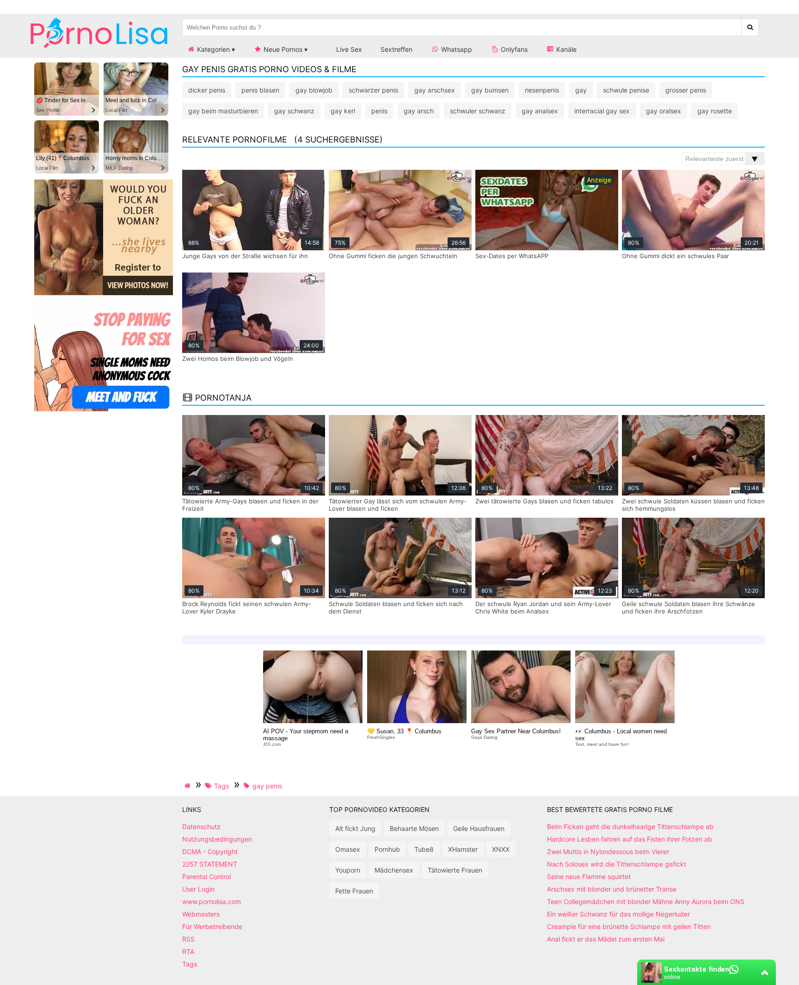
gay (581, 90)
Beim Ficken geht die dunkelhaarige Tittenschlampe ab (630, 826)
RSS (188, 939)
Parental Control (206, 876)
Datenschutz (201, 826)
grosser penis (685, 90)
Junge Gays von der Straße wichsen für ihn (245, 256)
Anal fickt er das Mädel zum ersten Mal (605, 939)
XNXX (501, 849)
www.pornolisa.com (211, 901)
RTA (188, 951)
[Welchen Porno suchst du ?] (750, 27)
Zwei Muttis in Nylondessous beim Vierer (608, 851)
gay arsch (419, 111)
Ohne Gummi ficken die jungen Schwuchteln (393, 256)
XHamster (463, 849)
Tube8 (424, 849)
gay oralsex (663, 111)
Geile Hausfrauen (478, 828)
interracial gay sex (602, 111)
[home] (188, 786)
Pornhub (387, 849)
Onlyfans (513, 49)
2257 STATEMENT (209, 864)
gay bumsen (490, 90)
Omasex (347, 849)
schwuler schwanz (477, 111)
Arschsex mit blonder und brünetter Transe (611, 889)
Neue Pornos (282, 49)
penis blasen (260, 90)
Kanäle (565, 49)
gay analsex (540, 111)
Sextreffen (396, 49)
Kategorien (212, 49)
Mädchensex (394, 870)
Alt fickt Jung (355, 828)
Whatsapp (455, 49)
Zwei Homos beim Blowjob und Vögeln (237, 358)
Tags (189, 964)
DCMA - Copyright (210, 851)
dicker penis (206, 90)
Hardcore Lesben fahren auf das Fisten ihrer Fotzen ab (629, 839)
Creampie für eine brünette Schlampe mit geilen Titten (629, 926)
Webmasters (201, 914)
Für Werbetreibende (212, 926)
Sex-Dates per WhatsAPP (511, 256)
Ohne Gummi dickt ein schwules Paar (675, 256)
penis (379, 111)
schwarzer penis (373, 90)
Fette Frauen (354, 891)
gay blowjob (313, 90)
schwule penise (626, 90)
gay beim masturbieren (223, 111)
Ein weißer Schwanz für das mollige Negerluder (618, 914)
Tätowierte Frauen (455, 870)
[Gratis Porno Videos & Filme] (99, 48)
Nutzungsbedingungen (217, 839)
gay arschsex (434, 90)
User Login (198, 889)
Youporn (347, 870)
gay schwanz (294, 111)
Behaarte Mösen (414, 828)
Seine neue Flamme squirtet (589, 876)
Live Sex (348, 49)
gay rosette (714, 111)
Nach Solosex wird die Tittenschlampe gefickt (616, 864)
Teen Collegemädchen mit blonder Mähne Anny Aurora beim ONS (645, 901)
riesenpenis (542, 90)
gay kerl (343, 111)
